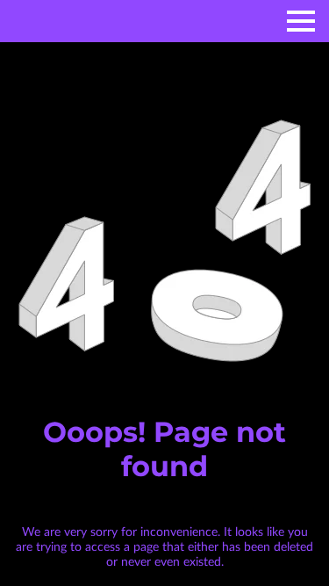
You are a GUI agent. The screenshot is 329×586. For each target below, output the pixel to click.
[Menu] (301, 21)
